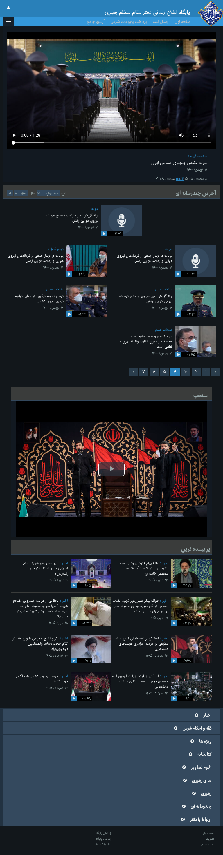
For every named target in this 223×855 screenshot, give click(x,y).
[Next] (133, 372)
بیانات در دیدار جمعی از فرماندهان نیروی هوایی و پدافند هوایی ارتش (144, 258)
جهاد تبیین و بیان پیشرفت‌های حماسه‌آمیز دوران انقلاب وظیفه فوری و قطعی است (145, 341)
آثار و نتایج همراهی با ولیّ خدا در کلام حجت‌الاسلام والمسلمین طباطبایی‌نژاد (40, 644)
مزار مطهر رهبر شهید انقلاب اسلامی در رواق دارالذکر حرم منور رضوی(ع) (45, 568)
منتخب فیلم (198, 156)
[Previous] (215, 372)
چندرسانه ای (201, 806)
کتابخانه (204, 754)
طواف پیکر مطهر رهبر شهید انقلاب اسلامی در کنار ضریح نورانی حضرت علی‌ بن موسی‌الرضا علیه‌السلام (140, 606)
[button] (8, 21)
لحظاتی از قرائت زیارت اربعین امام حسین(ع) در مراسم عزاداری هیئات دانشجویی (140, 681)
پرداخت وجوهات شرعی (128, 21)
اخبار (165, 563)
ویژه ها (205, 741)
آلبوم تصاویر (201, 767)
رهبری (206, 793)
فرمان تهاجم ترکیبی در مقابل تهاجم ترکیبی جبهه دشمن (39, 298)
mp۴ (180, 178)
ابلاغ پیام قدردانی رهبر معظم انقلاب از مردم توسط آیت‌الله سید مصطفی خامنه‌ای (143, 568)
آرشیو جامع (96, 21)
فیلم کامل (57, 249)
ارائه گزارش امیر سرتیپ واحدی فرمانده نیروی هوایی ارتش (71, 218)
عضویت (210, 838)
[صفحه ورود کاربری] (8, 7)
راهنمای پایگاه (104, 833)
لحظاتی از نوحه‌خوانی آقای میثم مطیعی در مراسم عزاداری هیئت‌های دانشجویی (141, 644)
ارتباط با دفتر (200, 819)
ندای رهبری (201, 780)
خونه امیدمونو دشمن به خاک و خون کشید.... (41, 678)
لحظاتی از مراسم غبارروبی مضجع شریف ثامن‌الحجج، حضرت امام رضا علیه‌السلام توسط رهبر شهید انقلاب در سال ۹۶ (40, 608)
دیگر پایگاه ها (104, 844)
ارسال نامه (161, 21)
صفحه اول (183, 21)
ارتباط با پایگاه (104, 838)
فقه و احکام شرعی (197, 728)
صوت (94, 209)
